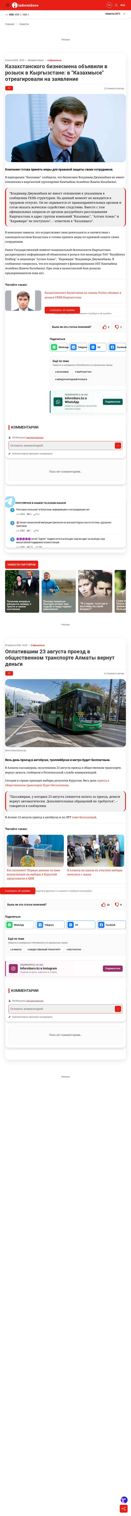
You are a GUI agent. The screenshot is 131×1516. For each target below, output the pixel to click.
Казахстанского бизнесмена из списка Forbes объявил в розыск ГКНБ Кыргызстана (83, 295)
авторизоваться (34, 437)
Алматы (16, 949)
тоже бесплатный (84, 817)
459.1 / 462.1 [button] (19, 14)
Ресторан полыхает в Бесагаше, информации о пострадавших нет (53, 509)
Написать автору (115, 88)
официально (55, 60)
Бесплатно (74, 949)
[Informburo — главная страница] (26, 5)
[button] (115, 14)
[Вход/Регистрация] (115, 5)
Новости (24, 24)
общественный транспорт (45, 949)
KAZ (123, 5)
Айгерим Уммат (36, 60)
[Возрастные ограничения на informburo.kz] (108, 5)
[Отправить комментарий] (118, 446)
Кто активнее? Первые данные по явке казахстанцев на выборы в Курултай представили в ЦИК (33, 874)
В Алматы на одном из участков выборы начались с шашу (94, 872)
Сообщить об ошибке (62, 310)
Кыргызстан (84, 372)
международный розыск (72, 379)
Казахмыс (63, 372)
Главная (9, 24)
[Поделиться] (124, 1509)
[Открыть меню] (8, 5)
